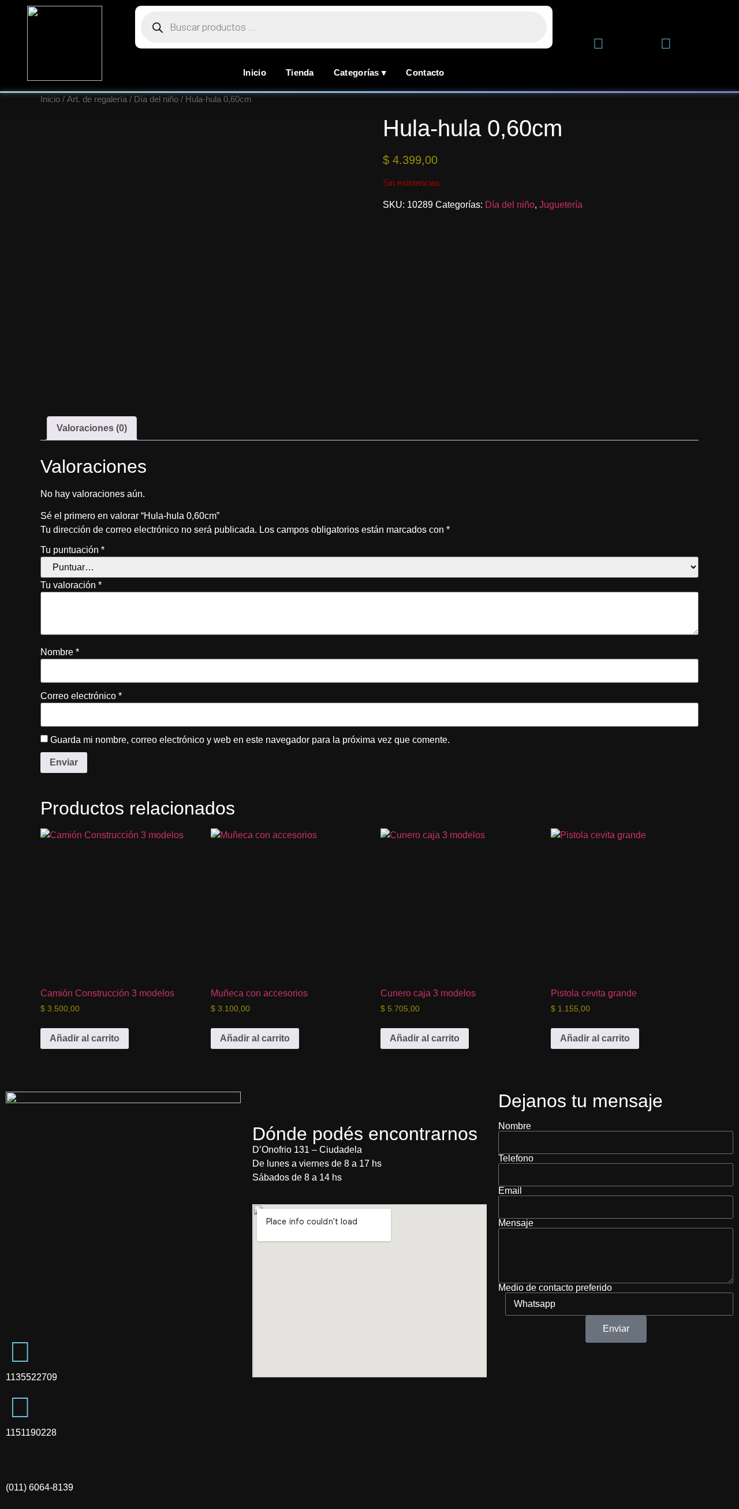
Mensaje (515, 1223)
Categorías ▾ (360, 72)
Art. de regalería (97, 99)
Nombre (59, 652)
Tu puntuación (72, 550)
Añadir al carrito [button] (85, 1038)
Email (510, 1191)
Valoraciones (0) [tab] (92, 428)
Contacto (425, 72)
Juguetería (561, 205)
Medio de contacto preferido (555, 1288)
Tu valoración (71, 585)
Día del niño (156, 99)
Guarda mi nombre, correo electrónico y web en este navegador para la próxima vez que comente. (250, 740)
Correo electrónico (81, 696)
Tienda (300, 72)
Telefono (515, 1158)
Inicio (254, 72)
